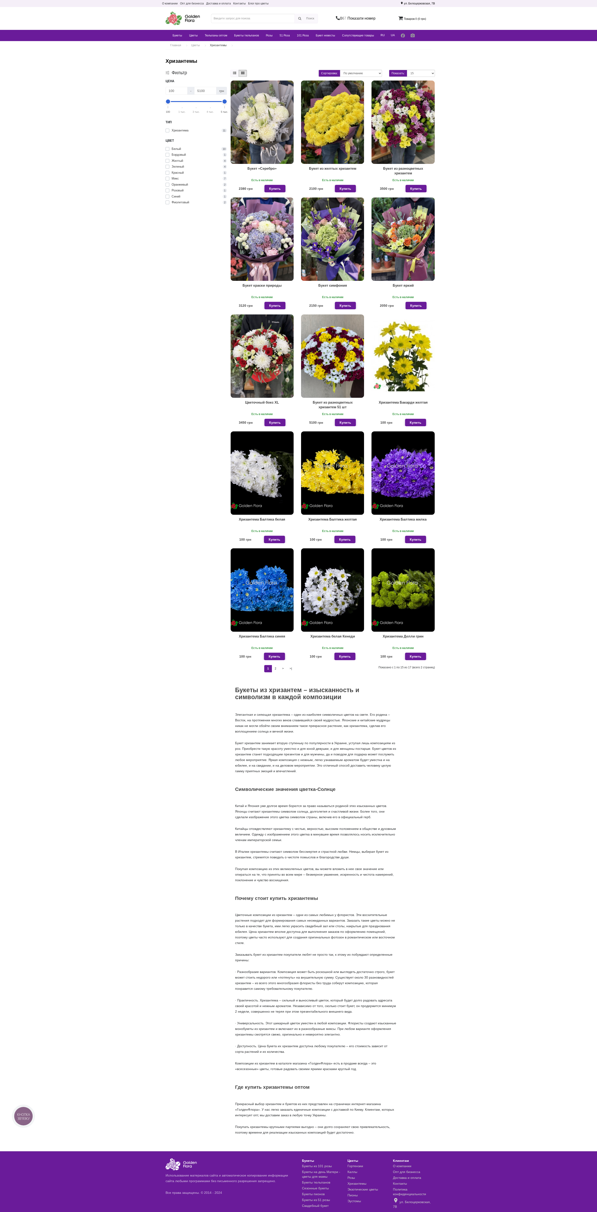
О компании (170, 3)
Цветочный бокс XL (262, 402)
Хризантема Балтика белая (262, 519)
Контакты (239, 3)
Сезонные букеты (315, 1188)
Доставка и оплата (218, 3)
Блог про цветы (258, 3)
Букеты (177, 35)
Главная (175, 45)
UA (393, 35)
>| (291, 668)
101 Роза (303, 35)
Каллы (352, 1172)
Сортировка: (329, 73)
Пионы (352, 1195)
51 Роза (285, 35)
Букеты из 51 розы (316, 1200)
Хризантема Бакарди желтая (403, 402)
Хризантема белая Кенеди (332, 636)
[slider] (168, 101)
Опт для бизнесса (192, 3)
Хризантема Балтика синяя (262, 636)
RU (383, 35)
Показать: (398, 73)
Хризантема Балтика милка (403, 519)
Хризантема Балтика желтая (332, 519)
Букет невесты (325, 35)
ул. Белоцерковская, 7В (417, 3)
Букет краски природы (262, 285)
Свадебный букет (315, 1206)
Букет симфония (332, 285)
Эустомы (354, 1201)
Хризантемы (356, 1183)
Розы (269, 35)
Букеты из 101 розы (317, 1166)
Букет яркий (403, 285)
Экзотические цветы (362, 1189)
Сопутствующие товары (358, 35)
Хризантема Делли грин (403, 636)
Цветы (193, 35)
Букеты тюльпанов (246, 35)
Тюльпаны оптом (216, 35)
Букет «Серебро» (262, 168)
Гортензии (355, 1166)
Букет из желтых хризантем (332, 168)
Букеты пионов (313, 1194)
